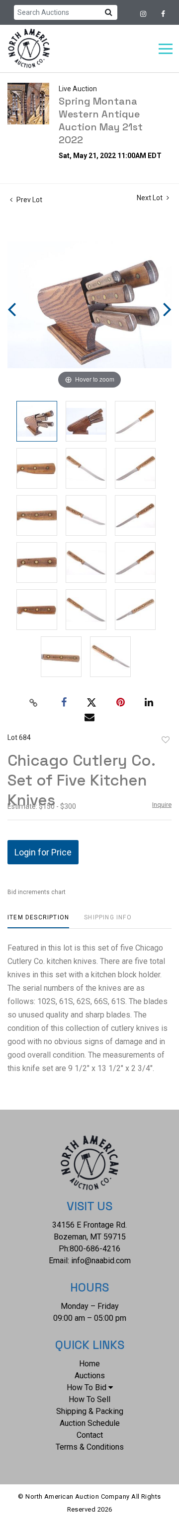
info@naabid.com (101, 1260)
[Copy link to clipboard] (34, 703)
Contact (90, 1435)
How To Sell (89, 1399)
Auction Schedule (90, 1423)
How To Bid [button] (86, 1387)
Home (89, 1363)
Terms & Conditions (90, 1447)
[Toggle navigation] (165, 48)
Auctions (90, 1375)
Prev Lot (28, 200)
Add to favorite (166, 739)
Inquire (162, 804)
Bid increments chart (36, 892)
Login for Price (43, 852)
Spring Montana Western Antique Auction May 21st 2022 (101, 120)
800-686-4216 (95, 1248)
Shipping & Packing (89, 1411)
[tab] (38, 921)
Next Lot (150, 198)
